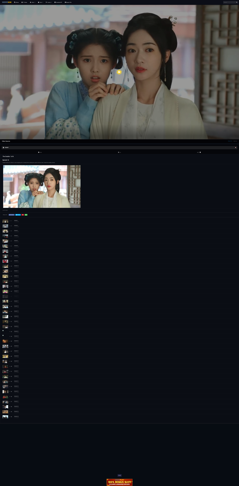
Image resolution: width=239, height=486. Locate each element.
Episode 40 (16, 416)
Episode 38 (16, 406)
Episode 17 (16, 301)
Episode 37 (16, 401)
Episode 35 (16, 391)
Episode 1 (16, 220)
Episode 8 (16, 255)
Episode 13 (16, 280)
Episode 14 (16, 285)
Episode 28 (16, 355)
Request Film (69, 2)
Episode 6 (16, 245)
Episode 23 (16, 331)
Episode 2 (16, 225)
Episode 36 (16, 396)
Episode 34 (16, 386)
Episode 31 (16, 371)
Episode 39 (16, 411)
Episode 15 (16, 290)
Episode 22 (16, 326)
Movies (17, 2)
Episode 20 (16, 316)
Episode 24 (16, 336)
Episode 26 (16, 345)
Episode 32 (16, 376)
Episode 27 (16, 350)
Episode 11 (16, 270)
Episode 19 (16, 311)
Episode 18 (16, 306)
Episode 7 (16, 250)
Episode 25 (16, 340)
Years (40, 2)
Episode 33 (16, 381)
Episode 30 (16, 366)
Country (49, 2)
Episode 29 (16, 360)
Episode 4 (16, 235)
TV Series (25, 2)
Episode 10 (16, 265)
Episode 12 (16, 275)
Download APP (59, 2)
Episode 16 (16, 295)
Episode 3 (16, 230)
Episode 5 (16, 240)
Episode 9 (16, 260)
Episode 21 (16, 321)
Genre (32, 2)
